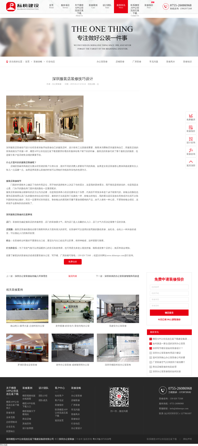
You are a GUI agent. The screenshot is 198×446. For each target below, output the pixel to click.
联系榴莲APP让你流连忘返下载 (135, 8)
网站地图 (3, 445)
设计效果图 (27, 428)
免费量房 (191, 119)
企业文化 (10, 427)
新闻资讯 (121, 6)
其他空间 (26, 423)
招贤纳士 (10, 431)
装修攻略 (38, 61)
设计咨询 (191, 142)
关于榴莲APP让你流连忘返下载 (79, 8)
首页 (51, 6)
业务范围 (10, 417)
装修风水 (170, 61)
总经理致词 (11, 422)
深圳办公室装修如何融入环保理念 (31, 276)
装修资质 (10, 413)
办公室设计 (76, 428)
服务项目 (65, 6)
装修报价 (148, 6)
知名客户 (59, 396)
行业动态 (50, 61)
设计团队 (107, 6)
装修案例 (93, 6)
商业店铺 (26, 419)
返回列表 (72, 276)
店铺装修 (120, 61)
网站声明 (187, 439)
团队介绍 (43, 396)
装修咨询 (191, 154)
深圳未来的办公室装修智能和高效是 (122, 276)
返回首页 (59, 420)
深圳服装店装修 (13, 214)
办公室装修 (102, 61)
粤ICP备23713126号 (102, 439)
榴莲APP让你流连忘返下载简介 (12, 405)
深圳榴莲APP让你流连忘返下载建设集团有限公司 (30, 439)
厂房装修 (137, 61)
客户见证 (59, 400)
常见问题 (153, 61)
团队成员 (43, 400)
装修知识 (187, 61)
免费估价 (72, 262)
